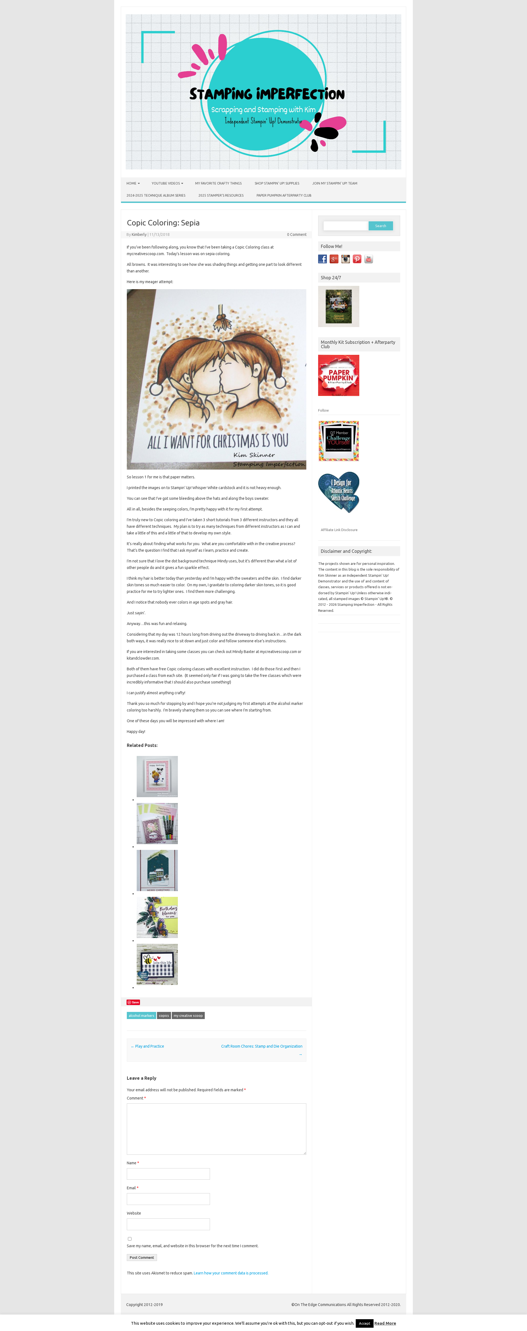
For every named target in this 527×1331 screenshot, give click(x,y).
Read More (385, 1323)
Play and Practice (147, 1046)
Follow (323, 410)
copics (164, 1015)
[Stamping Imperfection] (263, 168)
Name (133, 1163)
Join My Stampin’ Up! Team (334, 183)
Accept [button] (364, 1323)
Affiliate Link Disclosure (339, 530)
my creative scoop (188, 1015)
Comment (136, 1098)
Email (133, 1188)
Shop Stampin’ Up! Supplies (277, 183)
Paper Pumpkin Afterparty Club (284, 195)
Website (134, 1213)
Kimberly (139, 234)
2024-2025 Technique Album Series (156, 195)
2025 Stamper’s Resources (220, 195)
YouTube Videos (166, 183)
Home (131, 183)
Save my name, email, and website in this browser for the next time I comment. (193, 1246)
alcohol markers (141, 1015)
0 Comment (297, 234)
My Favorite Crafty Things (218, 183)
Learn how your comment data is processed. (231, 1273)
